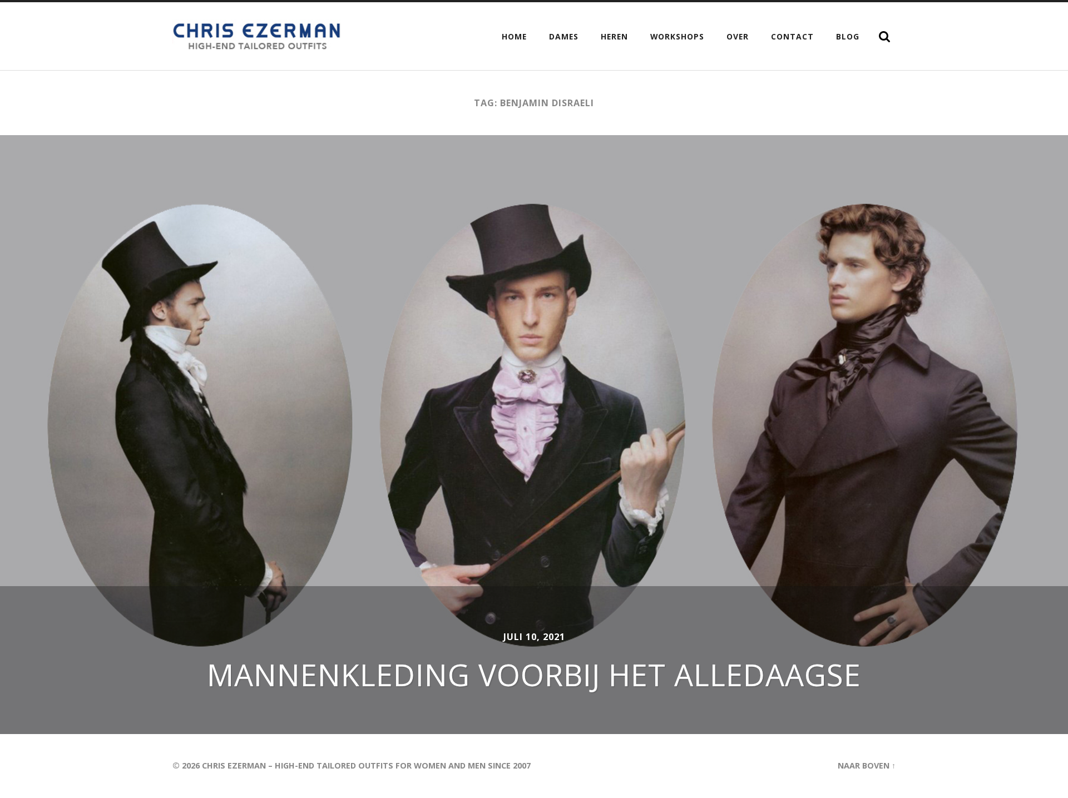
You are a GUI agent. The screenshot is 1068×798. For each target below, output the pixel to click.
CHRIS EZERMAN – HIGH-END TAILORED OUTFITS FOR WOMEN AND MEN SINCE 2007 (366, 765)
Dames (563, 36)
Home (514, 36)
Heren (614, 36)
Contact (792, 36)
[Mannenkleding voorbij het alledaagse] (534, 434)
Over (737, 36)
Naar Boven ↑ (867, 765)
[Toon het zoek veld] (884, 37)
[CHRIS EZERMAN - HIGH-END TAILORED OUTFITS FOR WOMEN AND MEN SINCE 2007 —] (258, 36)
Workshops (677, 36)
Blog (847, 36)
